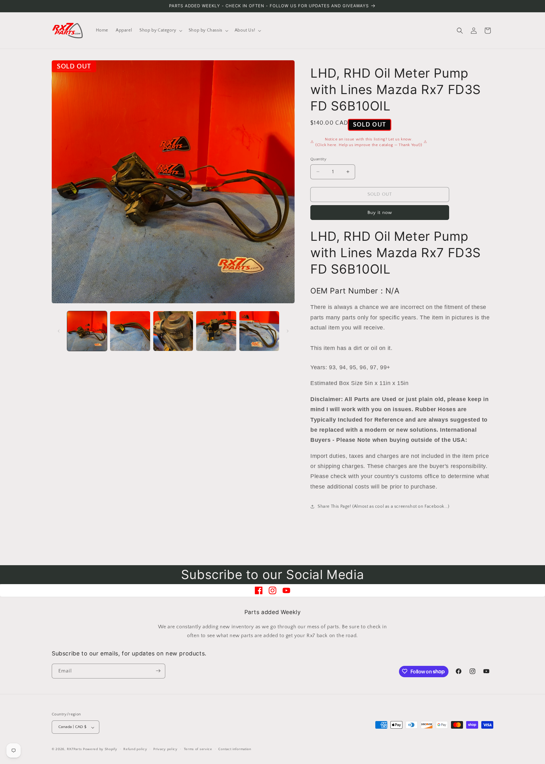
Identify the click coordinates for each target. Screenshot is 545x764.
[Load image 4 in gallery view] (216, 331)
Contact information (234, 749)
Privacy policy (165, 749)
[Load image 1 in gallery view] (87, 331)
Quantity (318, 159)
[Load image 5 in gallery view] (259, 331)
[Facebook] (258, 590)
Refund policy (135, 749)
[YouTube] (286, 590)
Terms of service (198, 749)
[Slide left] (59, 331)
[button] (160, 30)
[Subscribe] (158, 670)
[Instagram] (272, 590)
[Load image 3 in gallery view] (173, 331)
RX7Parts (74, 749)
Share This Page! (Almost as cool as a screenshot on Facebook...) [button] (383, 506)
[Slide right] (288, 331)
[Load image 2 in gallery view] (130, 331)
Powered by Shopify (100, 749)
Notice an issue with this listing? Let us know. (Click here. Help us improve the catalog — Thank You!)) (368, 142)
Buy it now (379, 212)
